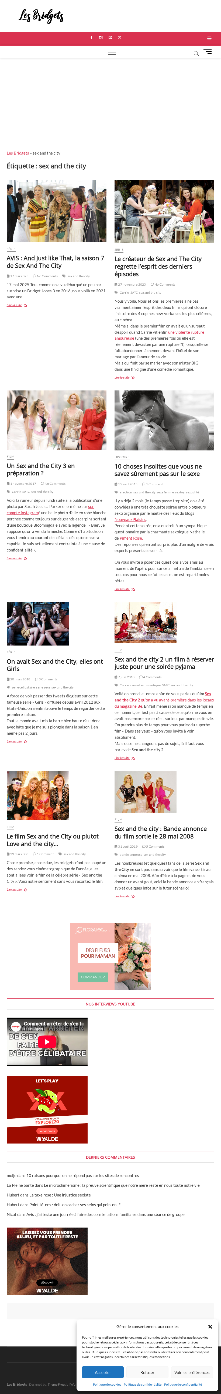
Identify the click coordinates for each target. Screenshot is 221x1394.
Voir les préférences (192, 1372)
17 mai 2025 (19, 276)
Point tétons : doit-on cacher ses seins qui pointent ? (74, 1204)
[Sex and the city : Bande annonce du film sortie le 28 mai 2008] (164, 792)
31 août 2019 (128, 846)
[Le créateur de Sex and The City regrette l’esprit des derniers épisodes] (164, 211)
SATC (134, 292)
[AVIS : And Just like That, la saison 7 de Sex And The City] (56, 211)
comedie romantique (145, 685)
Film (11, 456)
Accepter (103, 1372)
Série (11, 249)
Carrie (124, 292)
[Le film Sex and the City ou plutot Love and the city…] (56, 795)
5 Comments (155, 846)
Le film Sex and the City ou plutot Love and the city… (53, 840)
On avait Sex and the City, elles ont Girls (55, 665)
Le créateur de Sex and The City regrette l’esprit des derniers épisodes (158, 266)
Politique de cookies (107, 1384)
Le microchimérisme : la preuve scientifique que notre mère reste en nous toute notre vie (122, 1185)
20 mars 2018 (20, 679)
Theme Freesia (58, 1384)
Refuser (147, 1372)
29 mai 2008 (19, 854)
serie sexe (43, 687)
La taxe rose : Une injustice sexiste (60, 1194)
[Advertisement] (110, 98)
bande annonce (131, 855)
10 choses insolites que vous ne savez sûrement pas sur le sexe (158, 470)
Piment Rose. (131, 538)
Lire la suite (18, 305)
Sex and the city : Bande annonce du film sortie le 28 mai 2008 (161, 832)
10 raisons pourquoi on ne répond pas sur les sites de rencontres (82, 1175)
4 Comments (152, 677)
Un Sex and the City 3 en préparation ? (41, 469)
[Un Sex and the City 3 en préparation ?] (56, 420)
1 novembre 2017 (23, 484)
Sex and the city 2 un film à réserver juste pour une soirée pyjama (164, 663)
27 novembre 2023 (132, 284)
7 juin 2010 (126, 677)
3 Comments (47, 679)
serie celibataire (23, 687)
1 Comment (154, 484)
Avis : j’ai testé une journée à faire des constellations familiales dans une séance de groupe (105, 1214)
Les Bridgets (18, 153)
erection (126, 492)
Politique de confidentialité (142, 1384)
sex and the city (79, 276)
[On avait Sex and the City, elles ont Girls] (56, 624)
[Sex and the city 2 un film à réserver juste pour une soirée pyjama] (164, 622)
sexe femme (165, 492)
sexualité (192, 492)
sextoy (180, 492)
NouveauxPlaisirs (130, 519)
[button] (210, 1326)
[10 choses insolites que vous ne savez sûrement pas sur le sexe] (164, 420)
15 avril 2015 (127, 484)
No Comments (47, 276)
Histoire (122, 457)
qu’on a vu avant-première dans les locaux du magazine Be (164, 699)
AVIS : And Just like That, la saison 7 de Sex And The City (55, 261)
